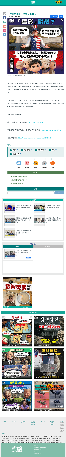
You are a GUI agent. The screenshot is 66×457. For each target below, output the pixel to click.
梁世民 (46, 436)
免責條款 (62, 424)
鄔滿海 (36, 438)
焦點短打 (27, 436)
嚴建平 (3, 442)
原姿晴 (59, 436)
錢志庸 (36, 440)
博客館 (51, 422)
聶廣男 (19, 442)
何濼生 (55, 436)
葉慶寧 (57, 438)
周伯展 (48, 438)
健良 (16, 442)
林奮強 (57, 442)
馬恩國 (7, 440)
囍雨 (61, 442)
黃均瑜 (32, 440)
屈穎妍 (3, 436)
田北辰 (32, 438)
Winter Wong (29, 442)
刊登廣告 (62, 430)
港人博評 (52, 421)
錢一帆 (16, 438)
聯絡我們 (62, 428)
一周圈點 (32, 436)
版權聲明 (62, 425)
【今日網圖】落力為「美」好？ (18, 180)
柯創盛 (44, 440)
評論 (59, 192)
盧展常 (23, 442)
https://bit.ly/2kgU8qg (36, 122)
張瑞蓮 (7, 436)
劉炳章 (42, 436)
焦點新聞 (4, 421)
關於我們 (62, 421)
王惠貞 (44, 438)
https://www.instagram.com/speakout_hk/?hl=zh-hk (35, 138)
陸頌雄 (53, 440)
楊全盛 (27, 440)
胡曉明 (23, 438)
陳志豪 (48, 442)
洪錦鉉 (48, 440)
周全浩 (12, 440)
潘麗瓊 (53, 438)
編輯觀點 (33, 422)
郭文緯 (12, 438)
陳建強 (3, 440)
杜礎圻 (12, 442)
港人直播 (23, 422)
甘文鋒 (7, 442)
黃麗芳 (57, 440)
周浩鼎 (27, 438)
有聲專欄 (23, 421)
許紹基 (3, 438)
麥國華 (7, 438)
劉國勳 (40, 440)
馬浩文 (50, 436)
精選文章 (53, 442)
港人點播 (14, 421)
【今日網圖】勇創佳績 (16, 183)
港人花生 (43, 421)
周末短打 (38, 436)
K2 (34, 442)
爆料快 (61, 431)
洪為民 (19, 440)
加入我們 (62, 427)
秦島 (20, 438)
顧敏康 (12, 436)
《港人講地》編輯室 (19, 436)
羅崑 (41, 442)
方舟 (16, 440)
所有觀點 (33, 424)
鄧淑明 (23, 440)
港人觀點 (33, 421)
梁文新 (37, 442)
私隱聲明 (62, 422)
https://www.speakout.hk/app (51, 130)
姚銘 (45, 442)
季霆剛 (40, 438)
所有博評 (52, 424)
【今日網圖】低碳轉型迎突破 (18, 176)
